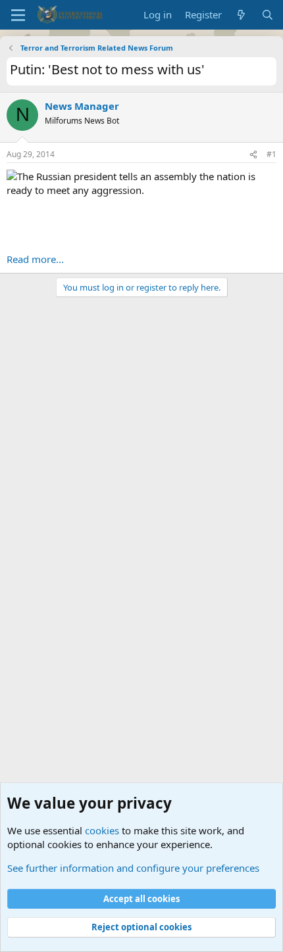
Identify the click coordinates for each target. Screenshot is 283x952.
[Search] (267, 15)
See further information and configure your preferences (133, 867)
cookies (102, 830)
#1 (271, 154)
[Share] (253, 154)
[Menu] (18, 15)
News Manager (82, 105)
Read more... (35, 259)
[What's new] (241, 15)
